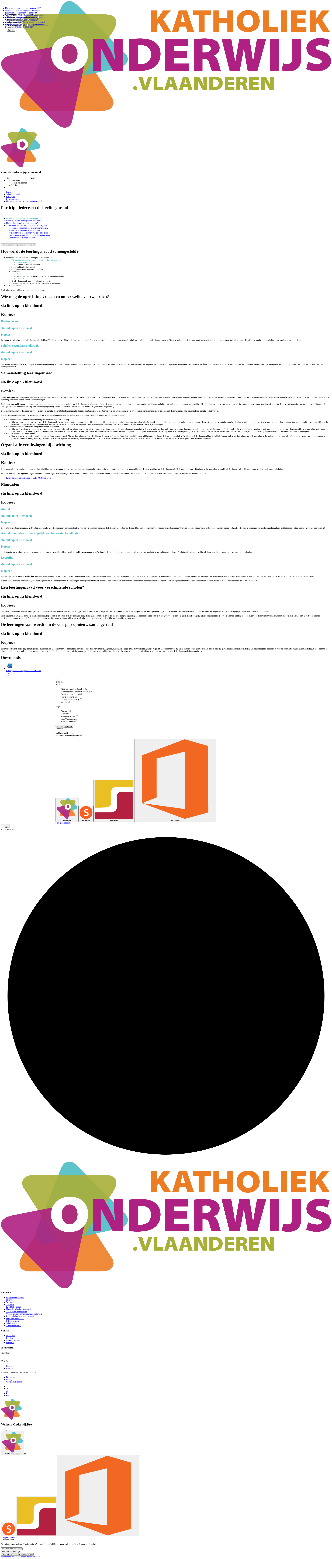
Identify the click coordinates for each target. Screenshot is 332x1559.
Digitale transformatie (15, 1318)
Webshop (10, 1302)
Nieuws (9, 1300)
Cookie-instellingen (14, 1382)
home (8, 192)
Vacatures (10, 1304)
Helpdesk (10, 1342)
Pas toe (11, 30)
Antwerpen (65, 711)
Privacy (9, 1379)
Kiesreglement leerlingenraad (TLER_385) (28, 478)
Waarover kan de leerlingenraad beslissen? (23, 221)
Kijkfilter (10, 1368)
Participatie (10, 196)
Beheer (9, 1366)
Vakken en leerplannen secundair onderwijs (24, 1314)
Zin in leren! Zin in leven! (16, 1311)
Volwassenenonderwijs (70, 699)
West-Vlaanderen (68, 721)
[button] (18, 245)
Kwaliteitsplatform (13, 1307)
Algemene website (13, 1325)
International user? (8, 1557)
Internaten (65, 702)
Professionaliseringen (15, 1297)
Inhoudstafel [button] (47, 257)
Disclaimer (10, 1377)
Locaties (9, 1338)
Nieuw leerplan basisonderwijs (18, 1309)
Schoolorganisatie (13, 194)
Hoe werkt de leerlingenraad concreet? (22, 223)
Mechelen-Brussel (68, 716)
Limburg (64, 714)
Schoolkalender (12, 1321)
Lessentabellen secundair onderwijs (20, 1316)
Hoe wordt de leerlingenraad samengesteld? (24, 201)
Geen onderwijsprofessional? (28, 1557)
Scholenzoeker (12, 1323)
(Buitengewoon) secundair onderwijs (76, 692)
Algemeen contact (13, 1340)
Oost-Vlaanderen (68, 719)
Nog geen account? (63, 823)
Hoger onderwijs (67, 697)
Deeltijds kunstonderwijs (71, 694)
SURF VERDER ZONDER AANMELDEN (17, 1554)
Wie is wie (10, 1335)
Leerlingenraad (12, 199)
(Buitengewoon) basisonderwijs (74, 689)
